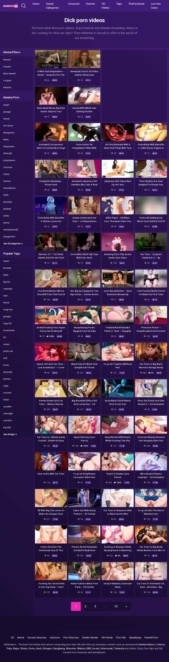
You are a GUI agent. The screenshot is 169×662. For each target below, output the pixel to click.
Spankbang (135, 637)
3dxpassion (9, 146)
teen (5, 295)
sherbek (7, 209)
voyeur (6, 344)
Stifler (6, 216)
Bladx (6, 139)
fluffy (5, 195)
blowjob (7, 268)
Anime (6, 222)
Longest (7, 80)
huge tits (7, 323)
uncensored (9, 330)
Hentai (6, 119)
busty (6, 365)
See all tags (9, 434)
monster (7, 392)
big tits (6, 282)
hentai (6, 302)
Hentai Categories (52, 5)
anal (5, 358)
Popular (7, 66)
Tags (119, 3)
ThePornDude (136, 3)
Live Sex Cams (156, 5)
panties (6, 379)
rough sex (8, 309)
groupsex (7, 372)
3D (12, 637)
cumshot (7, 420)
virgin (5, 386)
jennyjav (7, 112)
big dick (7, 427)
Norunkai (7, 202)
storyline (7, 406)
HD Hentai (105, 5)
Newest (7, 59)
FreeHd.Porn (151, 637)
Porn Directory (71, 637)
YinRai (6, 174)
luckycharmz (9, 160)
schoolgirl (8, 413)
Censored (73, 3)
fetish (6, 399)
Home (36, 3)
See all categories (12, 243)
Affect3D (7, 153)
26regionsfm (9, 236)
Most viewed (9, 73)
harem (6, 105)
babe (5, 275)
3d (4, 337)
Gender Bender (90, 637)
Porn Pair (121, 637)
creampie (7, 289)
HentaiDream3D (10, 229)
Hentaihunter (9, 188)
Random (7, 87)
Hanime (90, 3)
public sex (8, 351)
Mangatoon (8, 132)
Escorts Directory (37, 637)
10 (116, 606)
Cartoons (7, 167)
